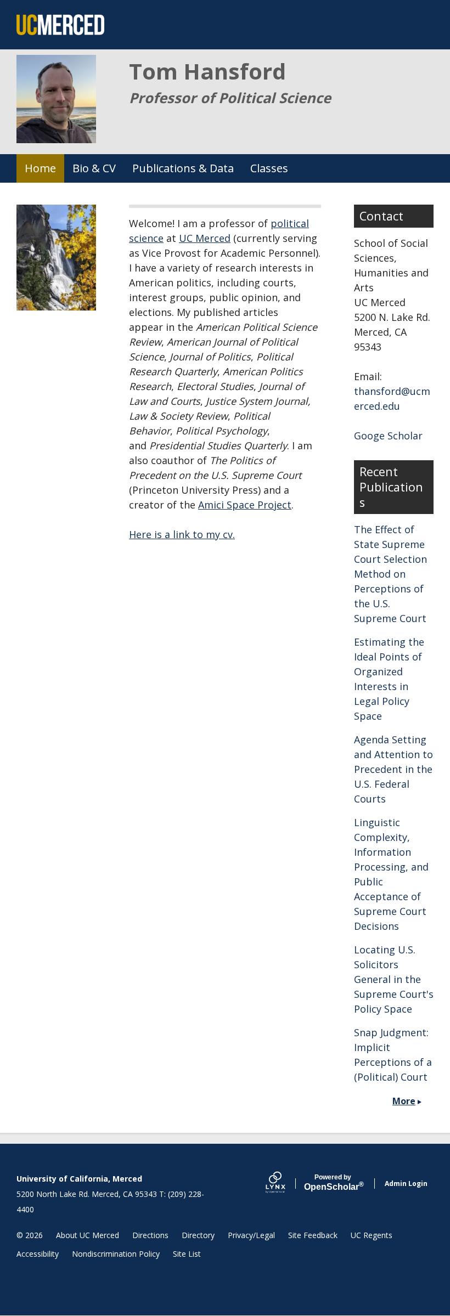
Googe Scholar (388, 435)
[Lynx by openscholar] (285, 1183)
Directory (198, 1235)
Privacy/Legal (251, 1235)
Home (40, 168)
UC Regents (371, 1235)
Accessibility (37, 1254)
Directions (150, 1235)
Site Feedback (313, 1235)
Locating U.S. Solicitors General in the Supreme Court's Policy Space (394, 979)
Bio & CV (94, 168)
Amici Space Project (244, 504)
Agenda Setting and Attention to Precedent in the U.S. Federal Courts (393, 769)
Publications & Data (183, 168)
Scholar (333, 1182)
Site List (187, 1254)
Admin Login (406, 1183)
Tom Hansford (207, 71)
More (403, 1101)
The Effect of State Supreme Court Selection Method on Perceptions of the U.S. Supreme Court (390, 574)
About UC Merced (87, 1235)
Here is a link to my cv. (182, 534)
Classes (269, 168)
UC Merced (204, 238)
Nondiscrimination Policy (116, 1254)
